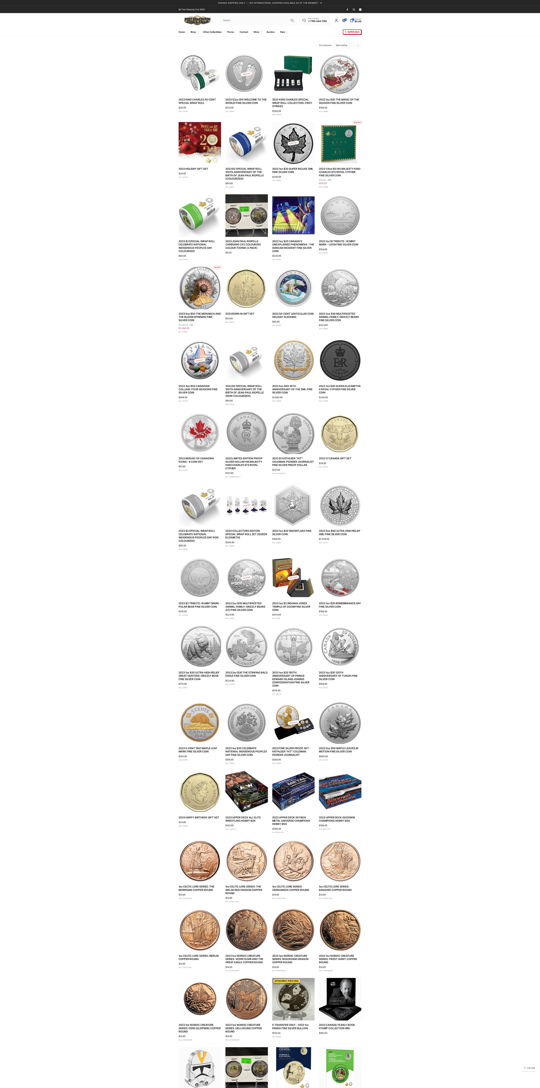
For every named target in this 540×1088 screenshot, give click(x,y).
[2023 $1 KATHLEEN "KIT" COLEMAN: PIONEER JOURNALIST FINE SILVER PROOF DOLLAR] (293, 449)
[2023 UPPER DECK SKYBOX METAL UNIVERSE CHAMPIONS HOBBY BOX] (293, 808)
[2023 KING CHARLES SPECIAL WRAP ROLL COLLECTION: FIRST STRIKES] (293, 90)
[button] (355, 20)
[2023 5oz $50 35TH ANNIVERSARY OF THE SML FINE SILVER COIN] (293, 376)
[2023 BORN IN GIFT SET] (247, 304)
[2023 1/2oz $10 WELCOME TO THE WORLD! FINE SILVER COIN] (247, 90)
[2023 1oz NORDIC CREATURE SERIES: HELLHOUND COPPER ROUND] (247, 1015)
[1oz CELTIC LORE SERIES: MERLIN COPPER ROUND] (200, 946)
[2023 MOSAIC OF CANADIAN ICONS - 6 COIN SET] (200, 449)
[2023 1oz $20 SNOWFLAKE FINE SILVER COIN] (293, 521)
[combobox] (258, 20)
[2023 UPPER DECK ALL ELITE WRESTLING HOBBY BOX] (247, 808)
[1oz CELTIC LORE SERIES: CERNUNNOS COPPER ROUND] (293, 877)
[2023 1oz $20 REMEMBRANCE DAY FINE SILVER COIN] (340, 594)
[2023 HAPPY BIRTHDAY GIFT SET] (200, 808)
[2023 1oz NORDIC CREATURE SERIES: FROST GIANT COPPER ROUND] (340, 946)
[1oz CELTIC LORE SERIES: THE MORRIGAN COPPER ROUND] (200, 877)
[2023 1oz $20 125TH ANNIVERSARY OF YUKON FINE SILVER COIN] (340, 663)
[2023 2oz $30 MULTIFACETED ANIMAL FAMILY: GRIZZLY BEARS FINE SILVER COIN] (340, 304)
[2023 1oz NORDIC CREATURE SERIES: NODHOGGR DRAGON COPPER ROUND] (293, 946)
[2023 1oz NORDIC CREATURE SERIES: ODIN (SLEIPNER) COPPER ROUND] (200, 1015)
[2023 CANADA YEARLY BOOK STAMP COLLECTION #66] (340, 1015)
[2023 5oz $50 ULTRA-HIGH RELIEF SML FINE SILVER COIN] (340, 521)
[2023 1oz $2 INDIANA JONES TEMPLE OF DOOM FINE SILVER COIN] (293, 594)
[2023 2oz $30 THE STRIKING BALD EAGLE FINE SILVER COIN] (247, 663)
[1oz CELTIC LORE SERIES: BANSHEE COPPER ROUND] (340, 877)
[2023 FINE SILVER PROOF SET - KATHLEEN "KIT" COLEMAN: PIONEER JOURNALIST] (293, 739)
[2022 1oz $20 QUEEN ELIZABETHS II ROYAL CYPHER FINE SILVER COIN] (340, 376)
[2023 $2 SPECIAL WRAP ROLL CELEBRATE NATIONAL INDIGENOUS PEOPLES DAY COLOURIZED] (200, 232)
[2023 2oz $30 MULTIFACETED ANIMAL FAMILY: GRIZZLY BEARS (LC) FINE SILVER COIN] (247, 594)
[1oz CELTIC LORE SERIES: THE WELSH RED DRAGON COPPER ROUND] (247, 877)
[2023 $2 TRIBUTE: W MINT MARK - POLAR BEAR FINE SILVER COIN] (200, 594)
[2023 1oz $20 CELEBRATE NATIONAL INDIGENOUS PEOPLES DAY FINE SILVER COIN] (247, 739)
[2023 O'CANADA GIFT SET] (340, 449)
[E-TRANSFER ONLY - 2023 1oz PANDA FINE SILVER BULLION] (293, 1015)
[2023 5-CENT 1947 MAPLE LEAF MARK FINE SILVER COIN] (200, 739)
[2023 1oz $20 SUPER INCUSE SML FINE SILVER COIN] (293, 159)
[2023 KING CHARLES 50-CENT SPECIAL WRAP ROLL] (200, 90)
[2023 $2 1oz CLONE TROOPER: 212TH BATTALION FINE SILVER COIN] (200, 1084)
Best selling (341, 45)
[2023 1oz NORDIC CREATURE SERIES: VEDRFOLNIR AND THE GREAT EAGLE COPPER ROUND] (247, 946)
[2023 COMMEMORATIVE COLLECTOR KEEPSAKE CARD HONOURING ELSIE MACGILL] (293, 1084)
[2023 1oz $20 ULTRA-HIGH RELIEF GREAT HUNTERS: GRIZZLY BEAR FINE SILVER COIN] (200, 663)
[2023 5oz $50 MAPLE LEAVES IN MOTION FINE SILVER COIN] (340, 739)
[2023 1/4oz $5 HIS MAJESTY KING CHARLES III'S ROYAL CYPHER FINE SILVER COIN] (340, 159)
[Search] (292, 20)
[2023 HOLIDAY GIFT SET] (200, 159)
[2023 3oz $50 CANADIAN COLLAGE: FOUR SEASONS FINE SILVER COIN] (200, 376)
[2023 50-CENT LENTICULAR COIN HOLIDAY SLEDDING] (293, 304)
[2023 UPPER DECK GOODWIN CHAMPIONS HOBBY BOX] (340, 808)
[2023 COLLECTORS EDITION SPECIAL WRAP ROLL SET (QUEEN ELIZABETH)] (247, 521)
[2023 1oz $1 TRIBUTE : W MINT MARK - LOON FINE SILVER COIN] (340, 232)
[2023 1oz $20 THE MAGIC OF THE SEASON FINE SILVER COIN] (340, 90)
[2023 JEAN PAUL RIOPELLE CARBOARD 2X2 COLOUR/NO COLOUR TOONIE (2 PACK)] (247, 232)
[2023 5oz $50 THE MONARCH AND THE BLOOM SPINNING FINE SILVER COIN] (200, 304)
